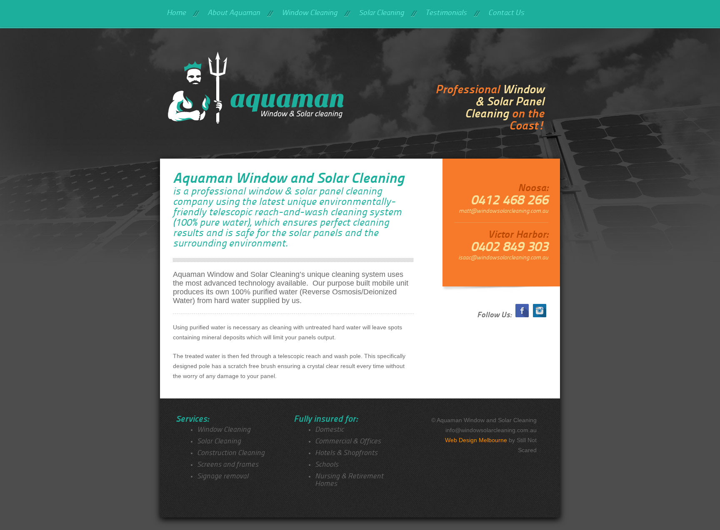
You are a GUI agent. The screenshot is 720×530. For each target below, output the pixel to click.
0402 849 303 (509, 247)
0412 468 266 (509, 201)
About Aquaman (234, 13)
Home (176, 13)
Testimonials (446, 13)
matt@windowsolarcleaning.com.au (503, 211)
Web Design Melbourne (476, 440)
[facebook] (522, 315)
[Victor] (283, 94)
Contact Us (506, 13)
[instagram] (539, 315)
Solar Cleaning (381, 13)
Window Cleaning (309, 13)
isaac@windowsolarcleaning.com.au (503, 258)
